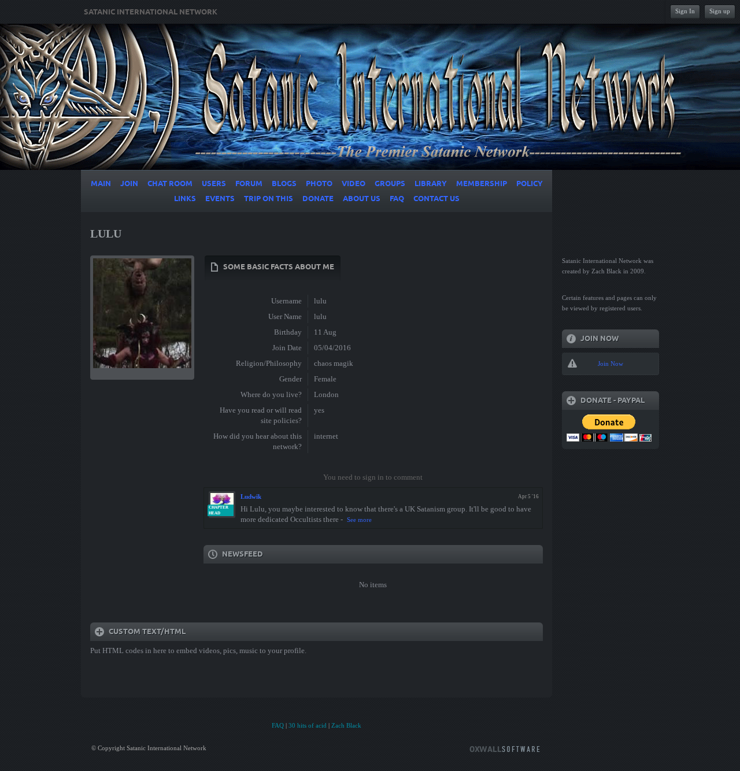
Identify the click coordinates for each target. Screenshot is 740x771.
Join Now (610, 363)
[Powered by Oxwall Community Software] (505, 748)
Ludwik (250, 496)
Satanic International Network (150, 12)
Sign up (719, 11)
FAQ (278, 725)
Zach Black (346, 725)
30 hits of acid (307, 725)
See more (359, 519)
